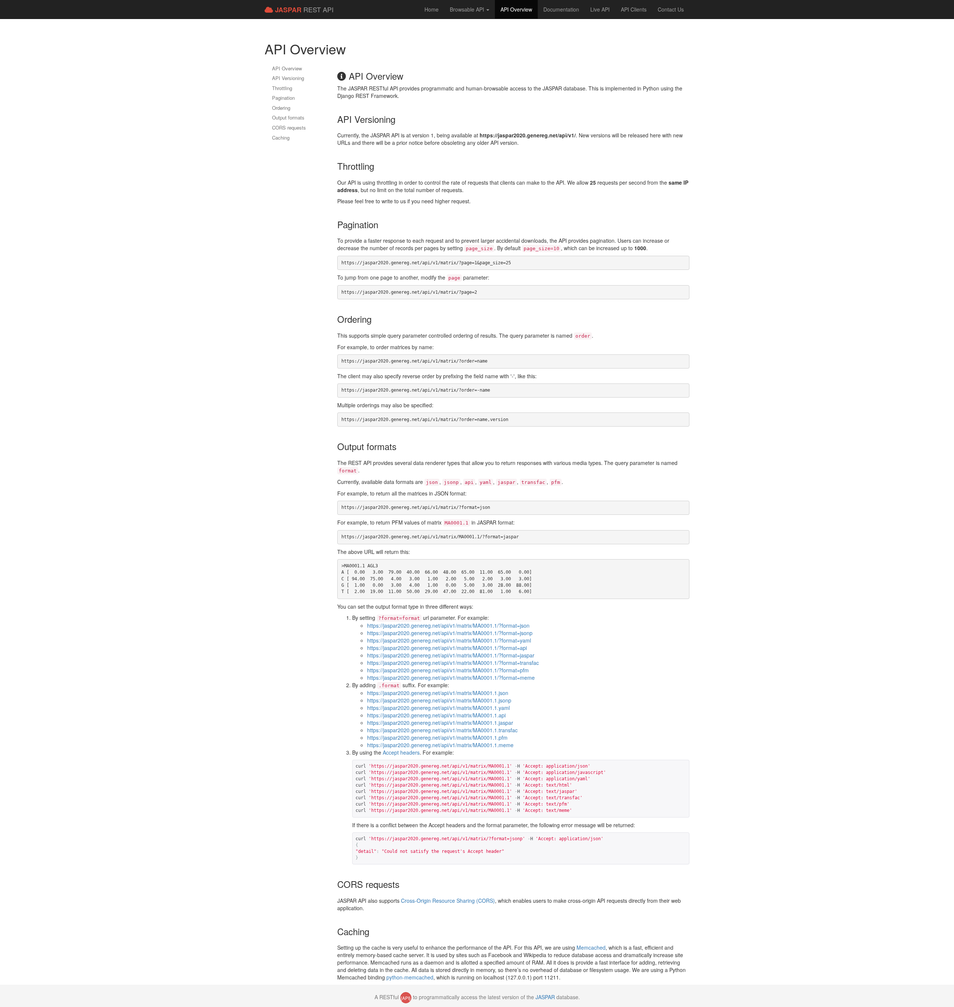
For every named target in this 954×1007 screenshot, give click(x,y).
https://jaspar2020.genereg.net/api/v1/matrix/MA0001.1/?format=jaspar (450, 655)
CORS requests (289, 127)
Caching (281, 137)
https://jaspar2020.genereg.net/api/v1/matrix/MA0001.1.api (436, 715)
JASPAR (545, 997)
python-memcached (409, 977)
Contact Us (671, 9)
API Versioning (288, 78)
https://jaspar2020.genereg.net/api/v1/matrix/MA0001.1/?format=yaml (449, 640)
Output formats (288, 117)
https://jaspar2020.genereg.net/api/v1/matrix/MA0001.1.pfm (437, 737)
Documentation (561, 9)
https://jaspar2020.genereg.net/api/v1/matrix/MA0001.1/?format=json (448, 625)
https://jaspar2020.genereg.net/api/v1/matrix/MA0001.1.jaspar (440, 722)
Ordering (281, 107)
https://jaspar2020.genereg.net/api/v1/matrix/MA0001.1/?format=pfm (448, 670)
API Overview (516, 9)
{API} (406, 998)
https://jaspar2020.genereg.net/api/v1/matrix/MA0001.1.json (437, 693)
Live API (600, 9)
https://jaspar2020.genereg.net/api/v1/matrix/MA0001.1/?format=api (447, 647)
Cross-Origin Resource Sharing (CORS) (448, 900)
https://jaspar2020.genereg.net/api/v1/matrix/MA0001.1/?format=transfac (453, 662)
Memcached (591, 947)
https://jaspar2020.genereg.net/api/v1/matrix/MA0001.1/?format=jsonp (450, 633)
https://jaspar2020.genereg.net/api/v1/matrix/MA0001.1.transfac (442, 730)
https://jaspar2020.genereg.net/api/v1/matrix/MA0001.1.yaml (438, 707)
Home (431, 9)
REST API (304, 9)
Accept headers (401, 752)
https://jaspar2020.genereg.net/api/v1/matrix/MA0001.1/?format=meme (451, 677)
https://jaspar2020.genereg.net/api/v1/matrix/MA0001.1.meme (440, 745)
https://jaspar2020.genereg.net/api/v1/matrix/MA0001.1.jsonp (439, 700)
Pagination (283, 97)
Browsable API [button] (468, 9)
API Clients (634, 9)
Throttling (282, 88)
